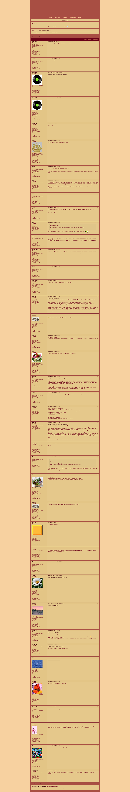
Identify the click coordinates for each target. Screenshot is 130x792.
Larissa (33, 207)
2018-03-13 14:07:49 (56, 406)
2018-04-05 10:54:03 (59, 603)
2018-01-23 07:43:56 (56, 266)
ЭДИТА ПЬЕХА (36, 32)
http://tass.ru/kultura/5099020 (53, 632)
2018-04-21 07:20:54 (56, 745)
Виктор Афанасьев (36, 249)
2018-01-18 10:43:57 (56, 207)
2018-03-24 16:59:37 (59, 561)
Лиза (33, 745)
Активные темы (65, 20)
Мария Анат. (34, 406)
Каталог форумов (73, 788)
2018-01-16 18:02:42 (56, 140)
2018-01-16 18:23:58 (56, 166)
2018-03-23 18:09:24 (56, 548)
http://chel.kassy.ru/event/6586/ (53, 99)
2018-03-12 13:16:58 (56, 376)
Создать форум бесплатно (82, 788)
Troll (33, 193)
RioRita (33, 657)
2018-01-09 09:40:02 (56, 58)
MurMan (34, 603)
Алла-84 (34, 335)
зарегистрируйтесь (46, 30)
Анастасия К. (35, 770)
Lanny (33, 392)
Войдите (39, 30)
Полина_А (34, 443)
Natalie (33, 266)
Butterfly (34, 681)
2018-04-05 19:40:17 (56, 644)
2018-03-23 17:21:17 (56, 522)
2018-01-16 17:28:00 (56, 123)
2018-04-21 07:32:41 (56, 770)
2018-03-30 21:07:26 (59, 575)
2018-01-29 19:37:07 (56, 280)
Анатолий (34, 522)
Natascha (34, 315)
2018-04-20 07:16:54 (59, 657)
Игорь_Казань (35, 41)
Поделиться (50, 41)
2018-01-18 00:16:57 (56, 180)
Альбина (34, 474)
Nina (33, 723)
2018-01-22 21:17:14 (56, 249)
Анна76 (33, 548)
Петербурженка (35, 280)
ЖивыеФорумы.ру (91, 788)
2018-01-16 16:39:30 (59, 72)
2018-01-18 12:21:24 (56, 222)
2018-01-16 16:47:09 (59, 97)
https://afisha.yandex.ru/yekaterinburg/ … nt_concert (57, 74)
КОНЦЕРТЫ (43, 32)
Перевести (50, 72)
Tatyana (33, 575)
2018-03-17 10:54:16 (56, 443)
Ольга (33, 140)
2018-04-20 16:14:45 (56, 706)
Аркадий (34, 296)
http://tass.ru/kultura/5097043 (53, 605)
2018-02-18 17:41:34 (56, 296)
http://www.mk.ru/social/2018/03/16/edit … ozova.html (57, 424)
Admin (33, 166)
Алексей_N (34, 72)
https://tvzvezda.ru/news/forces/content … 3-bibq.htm (57, 378)
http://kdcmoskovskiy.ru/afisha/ (53, 298)
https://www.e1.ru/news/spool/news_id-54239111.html (57, 577)
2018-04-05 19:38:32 (56, 630)
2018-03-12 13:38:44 (56, 392)
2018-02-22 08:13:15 (56, 335)
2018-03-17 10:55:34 (56, 456)
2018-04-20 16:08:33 (56, 681)
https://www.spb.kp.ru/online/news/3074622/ (56, 646)
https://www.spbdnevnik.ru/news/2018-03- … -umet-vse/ (58, 563)
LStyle (33, 58)
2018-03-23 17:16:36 (56, 502)
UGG (33, 236)
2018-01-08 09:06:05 (56, 41)
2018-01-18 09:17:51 (56, 193)
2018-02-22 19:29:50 (56, 351)
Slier (33, 180)
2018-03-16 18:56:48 (56, 422)
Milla (33, 351)
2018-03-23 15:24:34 (56, 474)
